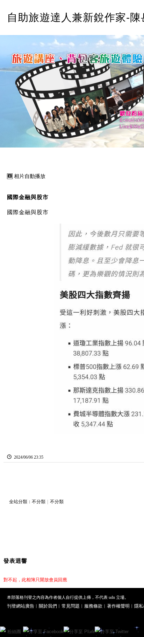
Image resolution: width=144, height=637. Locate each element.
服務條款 (93, 606)
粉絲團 (14, 631)
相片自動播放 (29, 176)
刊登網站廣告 (20, 606)
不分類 (38, 501)
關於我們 (48, 606)
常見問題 (71, 606)
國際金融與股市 (28, 197)
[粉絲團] (3, 629)
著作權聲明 (118, 606)
